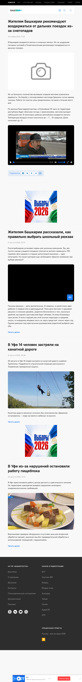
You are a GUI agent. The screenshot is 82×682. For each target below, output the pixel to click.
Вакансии (12, 582)
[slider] (30, 162)
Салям (77, 2)
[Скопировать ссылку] (40, 173)
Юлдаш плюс (49, 2)
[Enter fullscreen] (80, 678)
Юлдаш (38, 2)
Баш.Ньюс (12, 572)
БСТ (19, 2)
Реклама (12, 604)
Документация (14, 599)
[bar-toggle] (70, 10)
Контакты (12, 588)
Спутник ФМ (28, 2)
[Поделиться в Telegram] (36, 173)
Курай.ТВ (46, 610)
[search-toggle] (64, 10)
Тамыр (69, 2)
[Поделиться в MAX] (23, 173)
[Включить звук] (70, 297)
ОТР (43, 615)
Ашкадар (61, 2)
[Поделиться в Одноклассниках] (31, 173)
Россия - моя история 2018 (53, 634)
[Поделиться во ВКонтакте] (27, 173)
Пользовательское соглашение (22, 593)
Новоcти (11, 2)
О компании (13, 577)
